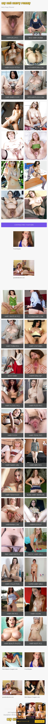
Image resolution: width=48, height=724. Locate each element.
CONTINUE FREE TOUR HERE (24, 225)
